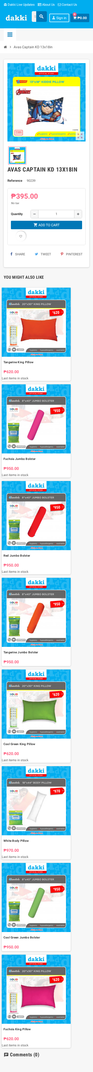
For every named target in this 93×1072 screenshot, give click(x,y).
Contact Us (69, 4)
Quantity (17, 214)
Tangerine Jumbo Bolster (20, 652)
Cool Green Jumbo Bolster (21, 937)
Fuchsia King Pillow (17, 1029)
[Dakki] (16, 17)
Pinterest (74, 254)
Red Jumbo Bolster (16, 555)
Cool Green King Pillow (19, 744)
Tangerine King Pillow (18, 362)
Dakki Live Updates (19, 4)
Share (19, 254)
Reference (14, 180)
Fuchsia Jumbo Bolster (19, 459)
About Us (48, 4)
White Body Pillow (16, 841)
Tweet (45, 254)
